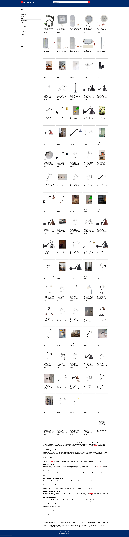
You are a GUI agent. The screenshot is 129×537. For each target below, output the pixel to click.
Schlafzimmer (24, 36)
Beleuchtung (95, 445)
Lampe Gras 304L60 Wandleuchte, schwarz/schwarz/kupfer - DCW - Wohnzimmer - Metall (62, 141)
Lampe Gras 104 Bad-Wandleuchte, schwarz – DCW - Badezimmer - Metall (49, 163)
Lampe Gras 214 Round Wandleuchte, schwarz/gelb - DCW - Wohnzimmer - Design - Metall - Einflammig (75, 409)
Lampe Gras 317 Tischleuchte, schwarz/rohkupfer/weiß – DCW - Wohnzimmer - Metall (49, 297)
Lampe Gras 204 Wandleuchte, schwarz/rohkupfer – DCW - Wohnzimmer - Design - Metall (49, 231)
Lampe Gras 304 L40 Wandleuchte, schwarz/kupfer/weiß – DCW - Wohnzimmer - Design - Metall (62, 410)
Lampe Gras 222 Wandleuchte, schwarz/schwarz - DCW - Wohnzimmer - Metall (61, 74)
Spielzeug (78, 5)
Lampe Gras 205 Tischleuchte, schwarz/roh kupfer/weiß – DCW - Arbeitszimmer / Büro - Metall (102, 409)
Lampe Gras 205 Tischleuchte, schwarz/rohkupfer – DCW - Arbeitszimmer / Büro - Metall (102, 319)
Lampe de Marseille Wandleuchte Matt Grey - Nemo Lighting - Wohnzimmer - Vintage (88, 320)
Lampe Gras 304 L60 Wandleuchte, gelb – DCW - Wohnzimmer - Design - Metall (88, 253)
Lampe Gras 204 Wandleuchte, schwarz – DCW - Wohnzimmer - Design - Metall (89, 97)
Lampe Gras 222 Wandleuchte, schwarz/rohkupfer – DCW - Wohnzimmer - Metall (88, 141)
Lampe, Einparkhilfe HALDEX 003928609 (49, 29)
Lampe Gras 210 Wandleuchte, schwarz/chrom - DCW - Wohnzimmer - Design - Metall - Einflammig (89, 342)
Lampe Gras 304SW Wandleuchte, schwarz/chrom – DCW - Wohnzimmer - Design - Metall (49, 253)
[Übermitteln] (89, 2)
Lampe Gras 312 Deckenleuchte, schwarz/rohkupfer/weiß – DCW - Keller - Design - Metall (61, 365)
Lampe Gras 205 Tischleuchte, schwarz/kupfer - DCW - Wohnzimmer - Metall (89, 163)
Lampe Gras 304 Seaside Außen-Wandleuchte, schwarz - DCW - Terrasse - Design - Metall (88, 365)
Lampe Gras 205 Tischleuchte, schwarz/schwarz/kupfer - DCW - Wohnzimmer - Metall (49, 185)
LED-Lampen (91, 493)
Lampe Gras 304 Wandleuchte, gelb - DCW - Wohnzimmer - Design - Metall (88, 186)
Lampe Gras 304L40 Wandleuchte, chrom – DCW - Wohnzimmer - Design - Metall (49, 119)
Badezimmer (24, 26)
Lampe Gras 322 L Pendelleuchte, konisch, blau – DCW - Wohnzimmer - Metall (75, 97)
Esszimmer (23, 29)
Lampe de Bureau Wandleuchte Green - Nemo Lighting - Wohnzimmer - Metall (62, 186)
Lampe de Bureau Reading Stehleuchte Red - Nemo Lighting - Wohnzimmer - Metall (61, 253)
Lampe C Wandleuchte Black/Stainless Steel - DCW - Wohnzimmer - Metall (49, 96)
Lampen (23, 34)
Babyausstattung (24, 14)
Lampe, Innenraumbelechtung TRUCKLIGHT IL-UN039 (89, 29)
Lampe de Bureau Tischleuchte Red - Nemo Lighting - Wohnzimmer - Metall (101, 208)
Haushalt (40, 5)
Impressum (62, 531)
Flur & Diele (24, 31)
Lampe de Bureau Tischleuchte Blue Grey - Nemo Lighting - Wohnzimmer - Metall (74, 342)
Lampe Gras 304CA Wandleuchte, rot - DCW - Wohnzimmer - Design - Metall (74, 164)
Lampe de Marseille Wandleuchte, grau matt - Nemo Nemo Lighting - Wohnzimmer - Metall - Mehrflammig (101, 343)
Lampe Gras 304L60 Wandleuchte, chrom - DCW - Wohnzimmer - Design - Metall (62, 97)
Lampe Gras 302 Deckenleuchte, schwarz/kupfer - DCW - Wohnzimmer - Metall (61, 208)
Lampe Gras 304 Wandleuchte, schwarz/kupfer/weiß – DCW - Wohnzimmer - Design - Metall (102, 365)
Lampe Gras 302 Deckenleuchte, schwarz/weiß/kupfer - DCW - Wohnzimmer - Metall (75, 298)
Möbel (50, 5)
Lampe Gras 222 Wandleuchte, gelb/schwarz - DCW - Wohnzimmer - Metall (62, 118)
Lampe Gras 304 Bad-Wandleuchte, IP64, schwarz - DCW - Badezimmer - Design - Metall (49, 387)
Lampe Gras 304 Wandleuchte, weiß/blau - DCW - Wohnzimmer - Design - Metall (75, 231)
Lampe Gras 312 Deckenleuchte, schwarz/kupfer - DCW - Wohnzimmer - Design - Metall (61, 276)
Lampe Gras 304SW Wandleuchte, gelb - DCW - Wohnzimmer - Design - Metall (75, 186)
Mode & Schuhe (57, 5)
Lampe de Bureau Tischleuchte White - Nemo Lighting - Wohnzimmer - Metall (101, 141)
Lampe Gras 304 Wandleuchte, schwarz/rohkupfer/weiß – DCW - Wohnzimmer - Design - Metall (75, 387)
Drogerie (33, 5)
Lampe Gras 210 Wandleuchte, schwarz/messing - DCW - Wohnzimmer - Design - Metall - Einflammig (48, 365)
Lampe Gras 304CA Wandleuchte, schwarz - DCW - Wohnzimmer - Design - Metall (89, 119)
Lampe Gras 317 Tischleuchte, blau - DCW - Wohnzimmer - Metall (49, 74)
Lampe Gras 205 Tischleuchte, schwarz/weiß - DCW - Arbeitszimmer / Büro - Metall (102, 297)
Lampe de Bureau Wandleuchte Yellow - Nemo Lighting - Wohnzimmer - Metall (89, 208)
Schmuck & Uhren (24, 44)
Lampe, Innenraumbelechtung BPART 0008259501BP (62, 29)
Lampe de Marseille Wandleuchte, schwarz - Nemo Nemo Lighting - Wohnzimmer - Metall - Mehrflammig (101, 276)
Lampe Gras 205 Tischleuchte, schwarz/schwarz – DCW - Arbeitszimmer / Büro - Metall (102, 118)
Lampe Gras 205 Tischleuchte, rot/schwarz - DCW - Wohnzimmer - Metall (102, 163)
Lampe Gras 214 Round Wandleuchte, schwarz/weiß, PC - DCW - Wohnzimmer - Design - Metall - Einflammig (49, 432)
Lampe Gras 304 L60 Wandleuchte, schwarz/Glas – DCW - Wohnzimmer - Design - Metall (62, 387)
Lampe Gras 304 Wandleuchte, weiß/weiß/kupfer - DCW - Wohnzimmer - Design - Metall (75, 320)
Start (21, 11)
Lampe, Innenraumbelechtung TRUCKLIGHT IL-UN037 (49, 51)
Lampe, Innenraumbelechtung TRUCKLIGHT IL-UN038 (89, 51)
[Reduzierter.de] (27, 2)
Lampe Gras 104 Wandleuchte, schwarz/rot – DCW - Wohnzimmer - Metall (49, 141)
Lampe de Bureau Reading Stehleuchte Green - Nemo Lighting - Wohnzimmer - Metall (88, 275)
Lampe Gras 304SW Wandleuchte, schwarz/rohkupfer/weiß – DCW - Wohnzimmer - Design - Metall (89, 387)
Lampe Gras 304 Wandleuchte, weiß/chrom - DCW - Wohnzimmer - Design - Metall (89, 231)
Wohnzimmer (24, 37)
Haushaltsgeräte (24, 20)
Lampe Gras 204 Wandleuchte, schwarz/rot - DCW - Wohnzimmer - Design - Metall (102, 231)
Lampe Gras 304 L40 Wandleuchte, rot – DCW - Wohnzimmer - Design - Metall (75, 253)
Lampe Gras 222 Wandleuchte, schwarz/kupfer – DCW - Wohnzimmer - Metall (49, 208)
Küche (45, 5)
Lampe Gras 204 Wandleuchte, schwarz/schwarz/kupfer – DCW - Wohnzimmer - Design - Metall (102, 253)
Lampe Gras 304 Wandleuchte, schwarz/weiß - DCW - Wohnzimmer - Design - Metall (62, 320)
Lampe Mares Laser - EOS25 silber (102, 431)
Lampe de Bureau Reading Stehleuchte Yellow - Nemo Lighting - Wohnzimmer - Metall (62, 342)
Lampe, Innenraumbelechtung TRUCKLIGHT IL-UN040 (102, 29)
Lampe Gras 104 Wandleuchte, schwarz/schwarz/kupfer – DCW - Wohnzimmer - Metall (75, 208)
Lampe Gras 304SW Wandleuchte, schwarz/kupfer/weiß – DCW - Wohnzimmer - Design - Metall (75, 365)
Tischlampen (99, 466)
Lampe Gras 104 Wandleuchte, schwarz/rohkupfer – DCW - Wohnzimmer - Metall (102, 74)
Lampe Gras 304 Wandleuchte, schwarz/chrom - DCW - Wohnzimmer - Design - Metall (62, 231)
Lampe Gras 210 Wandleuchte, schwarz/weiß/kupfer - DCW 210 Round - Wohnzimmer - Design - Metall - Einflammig (62, 432)
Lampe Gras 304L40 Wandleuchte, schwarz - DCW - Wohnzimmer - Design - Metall (62, 164)
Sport (83, 5)
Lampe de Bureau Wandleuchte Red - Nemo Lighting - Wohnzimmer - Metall (74, 119)
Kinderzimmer (24, 32)
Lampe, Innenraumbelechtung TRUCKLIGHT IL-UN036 (102, 51)
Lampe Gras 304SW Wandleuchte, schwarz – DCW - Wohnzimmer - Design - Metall (102, 97)
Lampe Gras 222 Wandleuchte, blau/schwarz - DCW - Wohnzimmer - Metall (75, 141)
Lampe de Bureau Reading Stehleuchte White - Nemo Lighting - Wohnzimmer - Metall (88, 298)
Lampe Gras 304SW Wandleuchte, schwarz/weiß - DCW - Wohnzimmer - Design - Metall (49, 275)
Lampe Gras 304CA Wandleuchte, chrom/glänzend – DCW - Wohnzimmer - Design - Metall (61, 298)
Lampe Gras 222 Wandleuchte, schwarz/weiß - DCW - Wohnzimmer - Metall (102, 185)
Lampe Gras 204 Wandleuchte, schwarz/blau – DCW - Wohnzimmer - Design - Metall (75, 275)
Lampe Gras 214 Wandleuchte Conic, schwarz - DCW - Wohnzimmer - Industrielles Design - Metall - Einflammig (49, 410)
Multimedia (65, 5)
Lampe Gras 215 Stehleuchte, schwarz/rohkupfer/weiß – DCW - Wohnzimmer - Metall (49, 342)
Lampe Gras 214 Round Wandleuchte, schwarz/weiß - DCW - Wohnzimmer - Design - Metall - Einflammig (89, 409)
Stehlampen (45, 467)
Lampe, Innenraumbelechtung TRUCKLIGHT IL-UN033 (75, 29)
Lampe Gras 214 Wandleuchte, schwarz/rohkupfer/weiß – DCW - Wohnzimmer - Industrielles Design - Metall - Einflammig (89, 433)
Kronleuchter (56, 467)
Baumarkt (27, 5)
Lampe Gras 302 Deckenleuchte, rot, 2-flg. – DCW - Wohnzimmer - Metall (49, 319)
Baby (22, 5)
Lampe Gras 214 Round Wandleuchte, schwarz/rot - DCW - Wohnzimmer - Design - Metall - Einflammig (102, 387)
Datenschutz (66, 531)
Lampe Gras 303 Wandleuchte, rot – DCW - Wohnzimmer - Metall (88, 74)
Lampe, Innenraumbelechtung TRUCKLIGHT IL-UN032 (62, 51)
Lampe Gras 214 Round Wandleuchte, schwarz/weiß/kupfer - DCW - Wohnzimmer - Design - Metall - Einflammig (75, 432)
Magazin (89, 5)
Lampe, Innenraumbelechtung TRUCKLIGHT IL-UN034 (75, 51)
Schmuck (72, 5)
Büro (22, 28)
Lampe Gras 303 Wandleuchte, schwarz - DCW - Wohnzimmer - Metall (75, 74)
